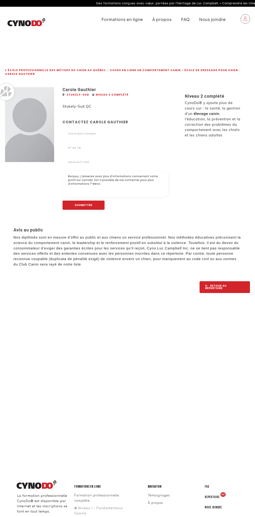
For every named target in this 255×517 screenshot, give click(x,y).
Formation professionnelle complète (96, 498)
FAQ (185, 19)
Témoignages (159, 495)
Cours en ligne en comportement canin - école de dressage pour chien (174, 70)
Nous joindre (212, 19)
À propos (162, 19)
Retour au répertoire (216, 287)
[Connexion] (245, 19)
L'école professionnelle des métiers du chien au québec (55, 70)
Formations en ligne (122, 19)
